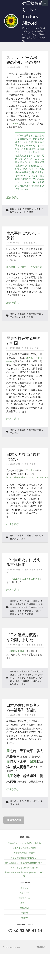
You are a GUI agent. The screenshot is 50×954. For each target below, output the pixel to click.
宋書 (20, 610)
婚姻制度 (37, 671)
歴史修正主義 (35, 314)
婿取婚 (36, 681)
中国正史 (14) (24, 898)
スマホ (13, 212)
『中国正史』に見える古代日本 (23, 562)
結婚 (20, 674)
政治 (30, 242)
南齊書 (28, 610)
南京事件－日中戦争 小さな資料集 (24, 266)
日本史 (33, 464)
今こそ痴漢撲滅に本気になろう (24, 857)
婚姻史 (39, 644)
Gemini (14, 123)
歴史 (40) (24, 888)
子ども (38, 209)
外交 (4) (24, 912)
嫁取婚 (13, 684)
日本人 (38, 535)
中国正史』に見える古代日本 (25, 578)
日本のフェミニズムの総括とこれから (24, 843)
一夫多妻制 (20, 678)
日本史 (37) (24, 893)
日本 (12, 535)
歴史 (27, 67)
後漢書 (32, 604)
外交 (36, 242)
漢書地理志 (20, 604)
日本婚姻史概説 (16, 651)
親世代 (28, 209)
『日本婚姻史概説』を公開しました (23, 637)
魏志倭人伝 (36, 607)
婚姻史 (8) (24, 907)
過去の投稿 (15, 820)
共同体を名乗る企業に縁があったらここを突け (24, 874)
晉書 (12, 610)
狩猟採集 (14, 538)
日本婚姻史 (24, 671)
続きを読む (12, 197)
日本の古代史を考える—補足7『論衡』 (23, 707)
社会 (12, 209)
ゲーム (22, 212)
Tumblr (30, 470)
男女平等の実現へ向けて (24, 853)
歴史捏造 (14, 317)
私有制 (28, 674)
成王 (9, 775)
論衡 (18, 804)
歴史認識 (21, 314)
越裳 (33, 761)
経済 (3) (24, 917)
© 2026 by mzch (9, 947)
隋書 (12, 614)
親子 (20, 209)
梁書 (37, 610)
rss (18, 947)
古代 (21, 601)
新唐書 (30, 614)
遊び (31, 212)
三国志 (24, 607)
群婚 (18, 681)
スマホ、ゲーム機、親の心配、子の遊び (23, 60)
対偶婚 (22, 684)
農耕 (23, 538)
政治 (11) (24, 903)
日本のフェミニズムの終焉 (24, 848)
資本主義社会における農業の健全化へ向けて (24, 862)
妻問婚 (26, 681)
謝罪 (31, 317)
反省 (23, 317)
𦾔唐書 (20, 614)
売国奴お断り (42, 947)
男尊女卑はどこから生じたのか (24, 867)
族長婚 (32, 678)
